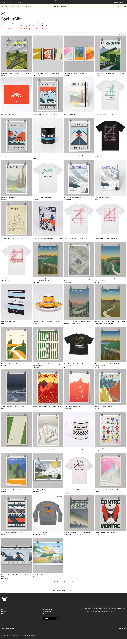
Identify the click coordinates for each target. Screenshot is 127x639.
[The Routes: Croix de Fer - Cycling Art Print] (79, 135)
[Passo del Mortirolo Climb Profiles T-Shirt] (110, 135)
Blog (2, 609)
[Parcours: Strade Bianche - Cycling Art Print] (16, 344)
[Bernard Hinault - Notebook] (79, 94)
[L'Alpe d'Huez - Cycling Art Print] (79, 386)
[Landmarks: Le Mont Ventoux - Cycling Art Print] (48, 429)
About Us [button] (87, 605)
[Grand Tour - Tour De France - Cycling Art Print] (16, 470)
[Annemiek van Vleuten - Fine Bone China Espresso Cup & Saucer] (48, 301)
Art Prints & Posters (8, 29)
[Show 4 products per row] (124, 34)
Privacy (44, 613)
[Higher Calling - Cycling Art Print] (48, 470)
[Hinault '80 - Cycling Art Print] (16, 177)
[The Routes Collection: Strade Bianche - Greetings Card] (48, 218)
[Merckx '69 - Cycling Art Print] (110, 386)
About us (3, 607)
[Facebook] (120, 628)
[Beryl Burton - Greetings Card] (16, 301)
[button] (3, 6)
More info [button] (4, 605)
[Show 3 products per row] (121, 34)
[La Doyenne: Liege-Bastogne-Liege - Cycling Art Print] (110, 53)
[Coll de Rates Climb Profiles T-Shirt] (48, 177)
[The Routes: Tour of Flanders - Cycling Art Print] (16, 512)
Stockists (3, 616)
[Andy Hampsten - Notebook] (110, 177)
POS (21, 635)
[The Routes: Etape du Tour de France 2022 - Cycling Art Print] (16, 555)
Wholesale (3, 613)
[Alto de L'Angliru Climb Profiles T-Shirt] (110, 94)
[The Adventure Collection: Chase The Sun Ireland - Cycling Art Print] (110, 344)
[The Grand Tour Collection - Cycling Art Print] (79, 53)
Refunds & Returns (47, 611)
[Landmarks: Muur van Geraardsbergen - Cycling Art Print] (79, 259)
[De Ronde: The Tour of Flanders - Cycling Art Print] (16, 53)
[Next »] (77, 581)
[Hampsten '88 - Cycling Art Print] (79, 177)
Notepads (45, 29)
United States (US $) (119, 2)
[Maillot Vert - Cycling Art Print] (16, 429)
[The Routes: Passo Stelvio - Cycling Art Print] (48, 94)
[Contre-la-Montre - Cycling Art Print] (110, 512)
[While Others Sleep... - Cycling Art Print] (16, 386)
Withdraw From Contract (51, 618)
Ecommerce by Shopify (32, 635)
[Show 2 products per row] (119, 34)
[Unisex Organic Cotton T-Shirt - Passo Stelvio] (79, 470)
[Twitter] (122, 628)
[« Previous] (50, 581)
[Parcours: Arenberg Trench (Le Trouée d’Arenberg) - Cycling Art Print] (48, 344)
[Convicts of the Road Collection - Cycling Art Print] (48, 53)
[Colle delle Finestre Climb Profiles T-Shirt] (110, 218)
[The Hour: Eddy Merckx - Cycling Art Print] (16, 218)
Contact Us (45, 607)
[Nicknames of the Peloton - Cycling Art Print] (110, 429)
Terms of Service (46, 616)
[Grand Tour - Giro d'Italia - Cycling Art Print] (110, 470)
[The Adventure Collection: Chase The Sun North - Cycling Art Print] (110, 259)
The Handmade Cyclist (9, 635)
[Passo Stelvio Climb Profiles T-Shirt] (16, 259)
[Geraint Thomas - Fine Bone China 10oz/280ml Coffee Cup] (48, 135)
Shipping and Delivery (48, 609)
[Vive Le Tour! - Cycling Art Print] (48, 555)
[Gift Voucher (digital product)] (16, 94)
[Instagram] (125, 628)
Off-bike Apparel (35, 29)
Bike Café (3, 611)
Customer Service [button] (48, 605)
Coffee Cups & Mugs (22, 29)
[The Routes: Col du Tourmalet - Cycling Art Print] (16, 135)
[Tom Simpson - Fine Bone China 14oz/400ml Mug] (79, 429)
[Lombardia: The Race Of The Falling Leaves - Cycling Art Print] (48, 386)
